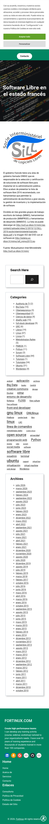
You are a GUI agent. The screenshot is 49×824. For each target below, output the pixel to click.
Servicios (6, 776)
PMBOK (19, 346)
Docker (10, 393)
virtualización (13, 465)
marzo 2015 (21, 625)
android (10, 381)
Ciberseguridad (23, 313)
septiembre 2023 (24, 498)
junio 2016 (21, 589)
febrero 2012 (22, 671)
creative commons (17, 389)
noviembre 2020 (23, 553)
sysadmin (12, 456)
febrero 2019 (22, 573)
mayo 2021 (21, 537)
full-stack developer (25, 323)
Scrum (19, 352)
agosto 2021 (22, 531)
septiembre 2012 (24, 664)
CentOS (33, 385)
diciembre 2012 (23, 661)
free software (12, 404)
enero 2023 (21, 514)
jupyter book (22, 417)
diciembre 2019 (23, 563)
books (23, 385)
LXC (20, 422)
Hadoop (10, 417)
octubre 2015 (22, 606)
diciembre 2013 (23, 638)
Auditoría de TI (23, 303)
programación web (17, 439)
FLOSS (22, 400)
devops (35, 389)
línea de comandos (19, 426)
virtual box (36, 461)
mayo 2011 (21, 677)
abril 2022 (20, 524)
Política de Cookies (11, 800)
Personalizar (24, 44)
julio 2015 (20, 615)
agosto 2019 (22, 566)
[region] (24, 24)
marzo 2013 (21, 654)
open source (16, 435)
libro (33, 417)
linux (11, 422)
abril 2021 (20, 540)
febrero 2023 (22, 511)
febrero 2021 (22, 544)
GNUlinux (32, 413)
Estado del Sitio (9, 804)
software (27, 447)
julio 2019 (20, 570)
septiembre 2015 (24, 609)
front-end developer (19, 407)
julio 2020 (20, 560)
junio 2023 (21, 508)
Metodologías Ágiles (25, 339)
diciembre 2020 (23, 550)
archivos (36, 381)
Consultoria (7, 791)
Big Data (20, 307)
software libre (18, 451)
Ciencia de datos (24, 316)
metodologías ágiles (14, 431)
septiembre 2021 (24, 527)
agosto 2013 (22, 648)
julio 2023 (20, 505)
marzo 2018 (21, 576)
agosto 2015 (22, 612)
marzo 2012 (21, 667)
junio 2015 (21, 619)
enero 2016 (21, 602)
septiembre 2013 (24, 645)
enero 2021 (21, 547)
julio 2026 (20, 485)
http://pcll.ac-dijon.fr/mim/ (16, 251)
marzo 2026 (21, 488)
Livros (19, 336)
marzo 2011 (21, 684)
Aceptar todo (24, 37)
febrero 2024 (22, 495)
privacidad (34, 435)
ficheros (10, 401)
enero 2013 (21, 658)
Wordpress (21, 369)
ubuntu (13, 460)
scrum (25, 444)
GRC (18, 326)
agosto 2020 (22, 557)
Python (19, 349)
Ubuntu (19, 365)
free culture (35, 401)
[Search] (32, 279)
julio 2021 (20, 534)
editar (20, 392)
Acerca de (7, 772)
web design (11, 469)
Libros (19, 329)
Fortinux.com (18, 720)
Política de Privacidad (12, 796)
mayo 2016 (21, 593)
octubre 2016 (22, 583)
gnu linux (14, 413)
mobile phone (30, 431)
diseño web (21, 320)
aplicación (22, 380)
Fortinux (20, 819)
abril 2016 (20, 596)
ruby (17, 444)
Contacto (6, 781)
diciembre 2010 (23, 687)
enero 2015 (21, 628)
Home (5, 768)
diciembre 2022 (23, 518)
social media (13, 447)
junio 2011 (21, 674)
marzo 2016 (21, 599)
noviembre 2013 (23, 641)
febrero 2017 (22, 579)
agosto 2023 (22, 501)
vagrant (26, 461)
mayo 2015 (21, 622)
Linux (18, 333)
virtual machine (31, 465)
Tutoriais (20, 359)
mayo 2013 (21, 651)
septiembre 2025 (24, 491)
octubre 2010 (22, 690)
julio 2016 (20, 586)
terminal (25, 456)
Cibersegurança (23, 310)
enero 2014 (21, 635)
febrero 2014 (22, 632)
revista (9, 444)
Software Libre (23, 356)
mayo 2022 (21, 521)
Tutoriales (20, 362)
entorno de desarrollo (19, 396)
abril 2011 (20, 681)
